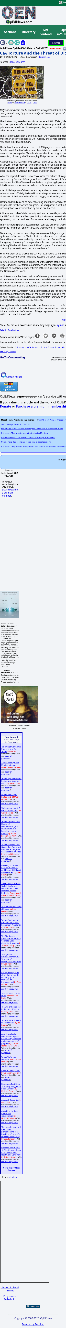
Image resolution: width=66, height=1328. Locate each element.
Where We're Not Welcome (8, 1058)
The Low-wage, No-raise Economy (15, 424)
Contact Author (14, 376)
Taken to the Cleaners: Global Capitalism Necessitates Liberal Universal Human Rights (10, 888)
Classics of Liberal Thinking (10, 1289)
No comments (44, 57)
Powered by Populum (33, 1324)
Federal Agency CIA (23, 347)
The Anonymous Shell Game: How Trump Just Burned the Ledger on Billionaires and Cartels (11, 848)
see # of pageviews (6, 757)
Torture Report (54, 347)
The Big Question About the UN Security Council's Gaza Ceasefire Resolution (10, 939)
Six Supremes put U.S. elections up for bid (10, 809)
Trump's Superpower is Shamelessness (11, 1021)
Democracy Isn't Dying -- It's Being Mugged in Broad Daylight (11, 1086)
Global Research (16, 61)
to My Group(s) (8, 351)
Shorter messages (9, 794)
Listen (56, 43)
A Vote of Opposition (10, 1100)
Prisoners (36, 347)
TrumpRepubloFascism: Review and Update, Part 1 (11, 781)
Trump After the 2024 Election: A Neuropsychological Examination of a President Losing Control (10, 827)
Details (29, 102)
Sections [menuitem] (10, 32)
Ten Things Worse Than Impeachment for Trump (11, 749)
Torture (44, 347)
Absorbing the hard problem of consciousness (9, 1113)
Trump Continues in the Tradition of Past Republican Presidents (11, 922)
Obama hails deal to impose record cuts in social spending (26, 442)
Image (10, 102)
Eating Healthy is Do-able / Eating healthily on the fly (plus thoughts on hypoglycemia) (10, 977)
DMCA (35, 102)
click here (13, 1177)
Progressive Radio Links (9, 1298)
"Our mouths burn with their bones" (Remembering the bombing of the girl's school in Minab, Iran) (11, 1132)
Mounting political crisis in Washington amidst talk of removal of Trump (32, 428)
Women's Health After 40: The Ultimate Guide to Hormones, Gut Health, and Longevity (11, 1151)
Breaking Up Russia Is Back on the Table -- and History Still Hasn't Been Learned (11, 869)
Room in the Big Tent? (10, 1070)
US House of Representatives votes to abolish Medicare (24, 433)
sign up (60, 325)
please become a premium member (10, 492)
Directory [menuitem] (28, 32)
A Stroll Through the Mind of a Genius (10, 764)
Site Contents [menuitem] (45, 32)
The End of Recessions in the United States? (10, 1008)
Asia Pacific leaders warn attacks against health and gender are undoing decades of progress (11, 1039)
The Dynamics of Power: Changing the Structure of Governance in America (11, 958)
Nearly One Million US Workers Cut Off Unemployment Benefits (28, 437)
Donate (5, 406)
